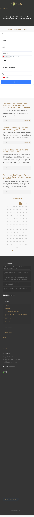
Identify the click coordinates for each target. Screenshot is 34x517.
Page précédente (17, 198)
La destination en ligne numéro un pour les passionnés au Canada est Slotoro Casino (16, 278)
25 (17, 212)
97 (23, 241)
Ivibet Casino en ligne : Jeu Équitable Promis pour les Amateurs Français (16, 267)
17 (14, 209)
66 (14, 230)
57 (8, 227)
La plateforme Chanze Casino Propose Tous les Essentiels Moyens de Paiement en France (16, 106)
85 (8, 238)
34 (23, 215)
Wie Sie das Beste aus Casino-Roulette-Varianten (16, 151)
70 (26, 230)
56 (26, 224)
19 (20, 209)
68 (20, 230)
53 (17, 224)
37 (11, 218)
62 (23, 227)
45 (14, 221)
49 (26, 221)
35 (26, 215)
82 (20, 235)
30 (11, 215)
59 (14, 227)
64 (8, 230)
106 (17, 247)
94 (14, 241)
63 (26, 227)
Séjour (7, 305)
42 (26, 218)
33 (20, 215)
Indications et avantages (12, 311)
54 (20, 224)
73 (14, 232)
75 (20, 232)
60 (17, 227)
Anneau (5, 348)
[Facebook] (15, 513)
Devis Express (4, 8)
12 (20, 206)
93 (11, 241)
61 (20, 227)
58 (11, 227)
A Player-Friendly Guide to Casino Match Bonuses (15, 289)
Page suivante (16, 250)
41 (23, 218)
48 (23, 221)
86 (11, 238)
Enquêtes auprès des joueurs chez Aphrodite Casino (16, 273)
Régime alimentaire (10, 319)
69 (23, 230)
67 (17, 230)
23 (11, 212)
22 (8, 212)
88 (17, 238)
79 (11, 235)
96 (20, 241)
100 (11, 244)
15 (8, 209)
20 (23, 209)
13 (23, 206)
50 (8, 224)
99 (8, 244)
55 (23, 224)
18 (17, 209)
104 (23, 244)
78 (8, 235)
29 (8, 215)
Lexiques (7, 308)
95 (17, 241)
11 (17, 206)
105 (26, 244)
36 (8, 218)
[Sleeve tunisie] (17, 4)
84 (26, 235)
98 (26, 241)
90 (23, 238)
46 (17, 221)
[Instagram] (19, 513)
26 (20, 212)
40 (20, 218)
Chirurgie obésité (7, 332)
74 (17, 232)
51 (11, 224)
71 (8, 232)
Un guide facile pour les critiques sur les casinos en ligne (15, 283)
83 (23, 235)
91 (26, 238)
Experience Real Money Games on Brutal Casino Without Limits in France (17, 177)
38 (14, 218)
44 (11, 221)
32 (17, 215)
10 (14, 206)
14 (26, 206)
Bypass (5, 343)
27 (23, 212)
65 (11, 230)
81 (17, 235)
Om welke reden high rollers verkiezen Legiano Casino (15, 129)
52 (14, 224)
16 (11, 209)
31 (14, 215)
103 (20, 244)
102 (17, 244)
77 (26, 232)
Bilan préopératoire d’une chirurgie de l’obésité (16, 315)
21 (26, 209)
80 (14, 235)
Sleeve (4, 337)
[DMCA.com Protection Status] (9, 296)
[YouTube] (17, 513)
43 (8, 221)
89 (20, 238)
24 (14, 212)
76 (23, 232)
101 (14, 244)
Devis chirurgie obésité (11, 322)
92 (8, 241)
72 (11, 232)
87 (14, 238)
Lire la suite (27, 120)
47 (20, 221)
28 (26, 212)
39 (17, 218)
